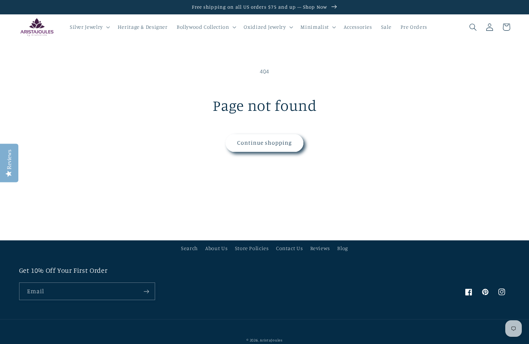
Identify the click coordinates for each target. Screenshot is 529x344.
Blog (342, 248)
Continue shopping (264, 142)
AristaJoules (271, 340)
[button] (89, 27)
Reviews (320, 248)
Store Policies (252, 248)
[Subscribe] (146, 291)
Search (189, 248)
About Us (216, 248)
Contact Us (289, 248)
